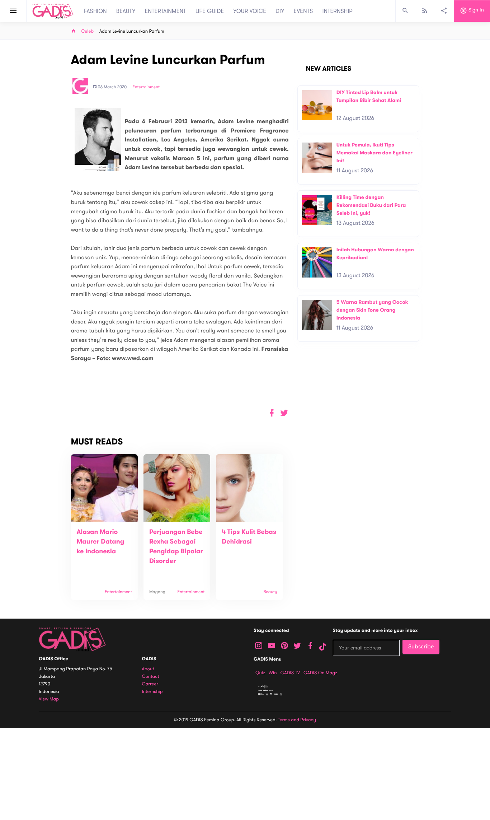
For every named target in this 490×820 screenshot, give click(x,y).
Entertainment (146, 87)
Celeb (87, 31)
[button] (284, 413)
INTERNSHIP (337, 11)
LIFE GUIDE (209, 11)
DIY (279, 11)
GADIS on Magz (320, 673)
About (148, 669)
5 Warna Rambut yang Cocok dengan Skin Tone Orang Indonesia (372, 310)
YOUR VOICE (249, 11)
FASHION (95, 11)
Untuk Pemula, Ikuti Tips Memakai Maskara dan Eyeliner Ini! (374, 152)
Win (273, 673)
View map (49, 699)
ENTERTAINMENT (165, 11)
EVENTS (303, 11)
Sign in (475, 10)
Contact (150, 676)
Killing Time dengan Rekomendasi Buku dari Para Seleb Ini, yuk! (371, 205)
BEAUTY (126, 11)
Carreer (150, 684)
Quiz (260, 673)
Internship (152, 691)
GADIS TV (290, 673)
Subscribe (421, 647)
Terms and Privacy (297, 720)
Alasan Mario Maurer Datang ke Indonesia (100, 542)
